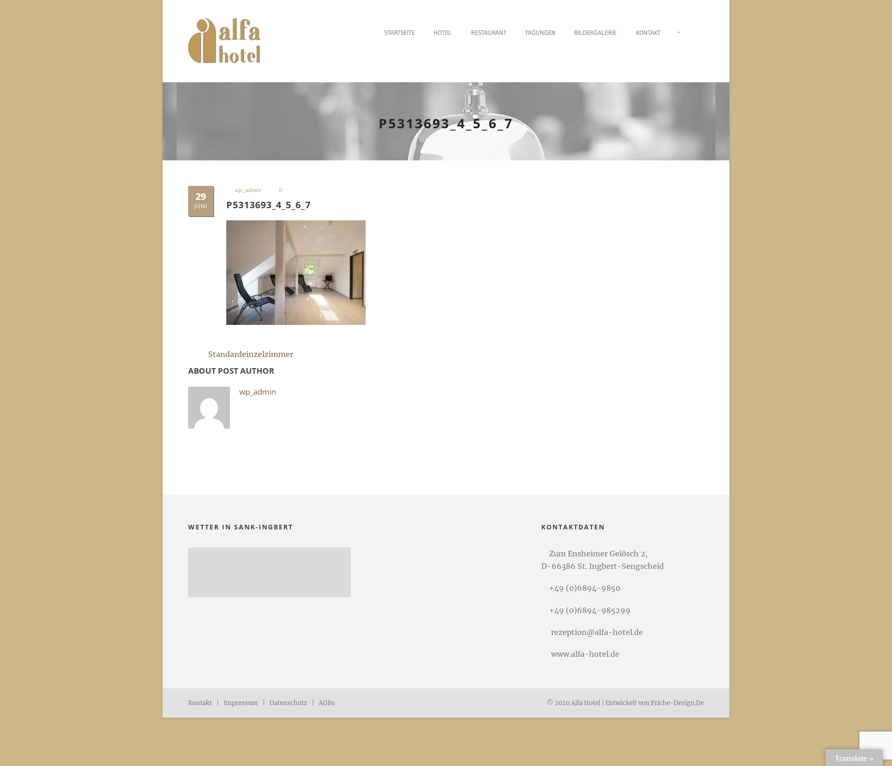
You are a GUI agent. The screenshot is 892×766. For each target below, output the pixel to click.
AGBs (327, 703)
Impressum (240, 703)
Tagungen (540, 32)
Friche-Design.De (677, 703)
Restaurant (488, 32)
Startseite (399, 32)
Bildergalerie (595, 32)
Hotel (442, 32)
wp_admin (248, 189)
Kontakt (648, 32)
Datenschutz (288, 703)
